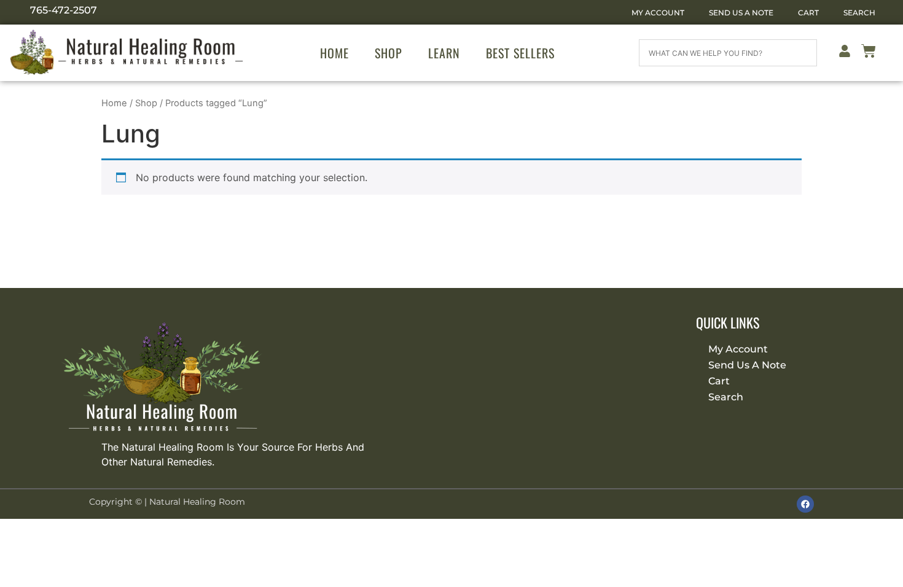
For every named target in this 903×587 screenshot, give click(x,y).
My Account (657, 12)
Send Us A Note (741, 12)
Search (859, 12)
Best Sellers (520, 53)
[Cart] (868, 53)
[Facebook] (805, 504)
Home (334, 53)
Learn (444, 53)
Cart (808, 12)
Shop (388, 53)
